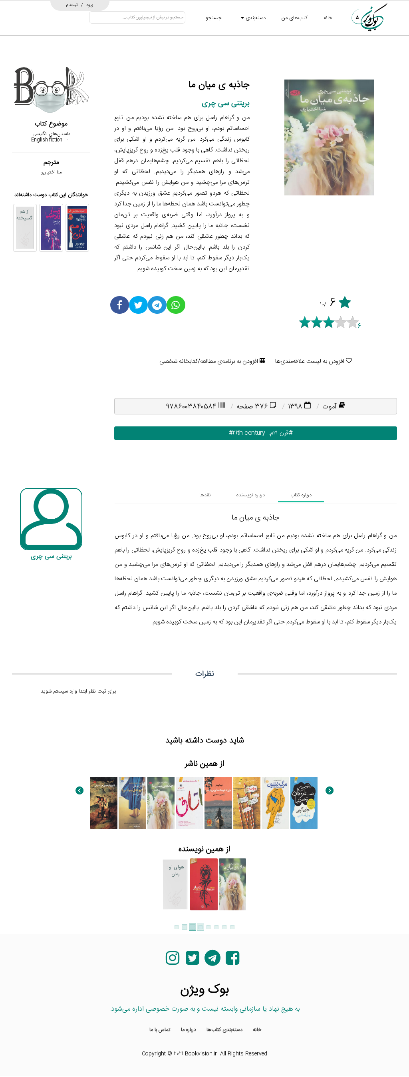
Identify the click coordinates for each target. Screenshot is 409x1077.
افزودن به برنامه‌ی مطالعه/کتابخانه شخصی (209, 361)
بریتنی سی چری (226, 103)
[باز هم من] (77, 228)
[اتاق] (189, 803)
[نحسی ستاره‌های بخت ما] (304, 803)
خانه (328, 18)
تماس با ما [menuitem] (160, 1029)
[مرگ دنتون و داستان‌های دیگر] (275, 803)
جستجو (214, 18)
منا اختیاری (51, 172)
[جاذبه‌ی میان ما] (161, 803)
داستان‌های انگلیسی (51, 134)
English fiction (46, 140)
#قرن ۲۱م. (278, 433)
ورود (89, 4)
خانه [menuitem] (257, 1029)
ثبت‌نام (72, 4)
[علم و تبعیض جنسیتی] (104, 803)
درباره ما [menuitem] (188, 1029)
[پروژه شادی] (247, 803)
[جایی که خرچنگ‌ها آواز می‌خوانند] (218, 803)
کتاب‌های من (295, 18)
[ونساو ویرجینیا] (51, 228)
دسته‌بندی (255, 18)
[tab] (301, 495)
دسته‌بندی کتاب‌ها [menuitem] (224, 1029)
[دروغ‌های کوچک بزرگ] (132, 803)
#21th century (242, 433)
